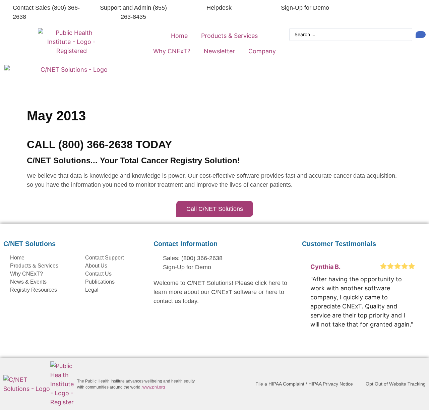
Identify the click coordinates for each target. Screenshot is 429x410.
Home (179, 35)
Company (262, 51)
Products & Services (229, 35)
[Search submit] (421, 34)
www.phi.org (153, 387)
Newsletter (219, 51)
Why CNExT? (171, 51)
